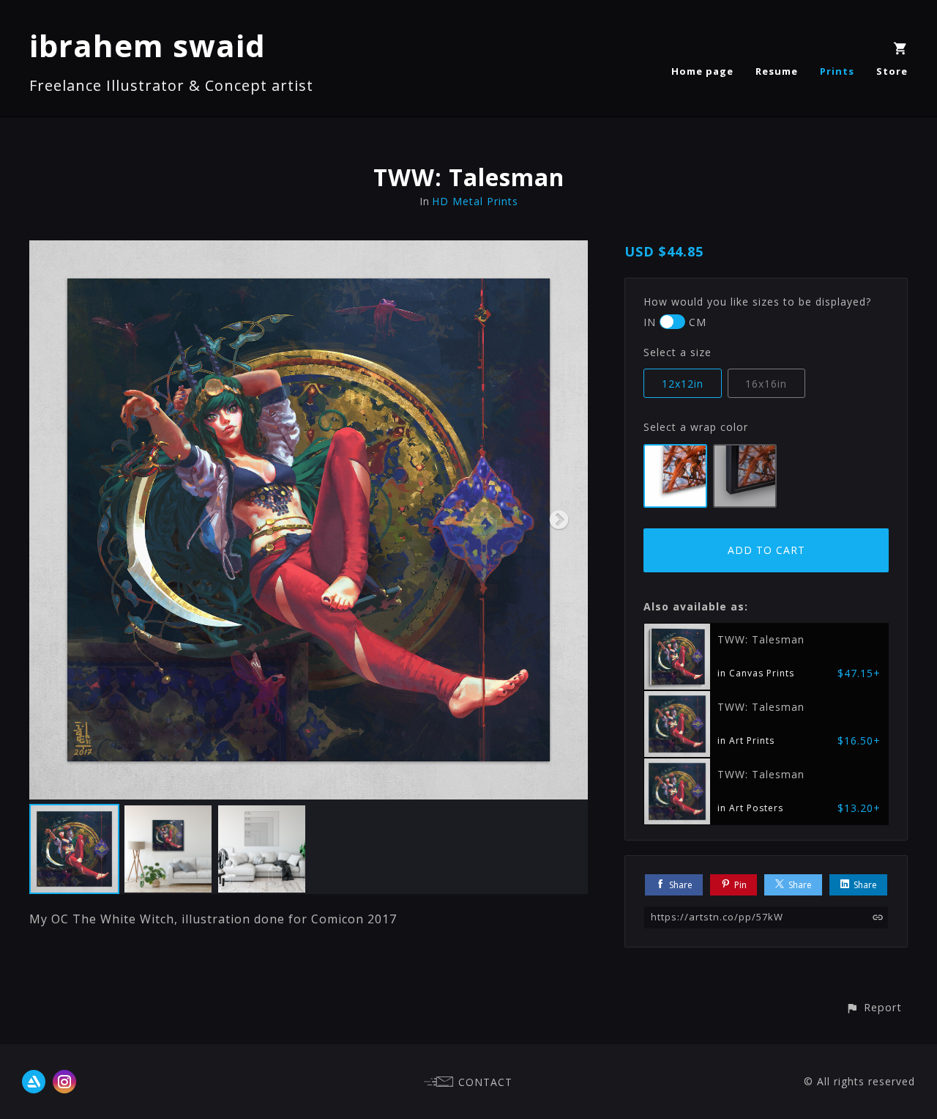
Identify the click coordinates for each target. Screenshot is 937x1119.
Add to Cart (766, 550)
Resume (776, 71)
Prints (837, 71)
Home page (702, 71)
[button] (874, 1007)
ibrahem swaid (147, 45)
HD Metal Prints (475, 201)
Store (892, 71)
